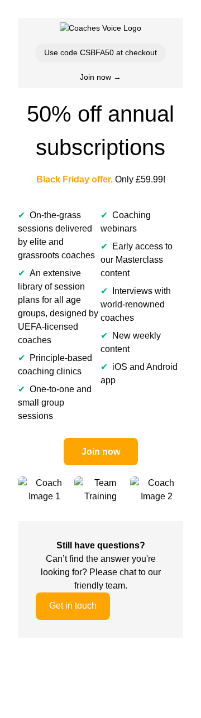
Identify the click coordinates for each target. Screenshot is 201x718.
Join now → (100, 77)
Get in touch (73, 605)
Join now (101, 451)
